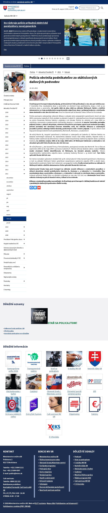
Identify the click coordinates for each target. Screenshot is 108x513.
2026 (6, 112)
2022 (6, 129)
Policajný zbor (8, 100)
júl (7, 198)
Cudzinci (78, 472)
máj (8, 206)
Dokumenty (7, 273)
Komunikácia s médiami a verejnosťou (12, 268)
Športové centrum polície (50, 490)
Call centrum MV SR (82, 481)
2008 (6, 235)
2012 (6, 170)
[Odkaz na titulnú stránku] (14, 8)
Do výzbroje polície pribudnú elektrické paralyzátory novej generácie (26, 24)
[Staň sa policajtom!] (39, 316)
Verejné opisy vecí (10, 262)
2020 (6, 137)
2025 (6, 116)
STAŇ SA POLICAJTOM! (11, 104)
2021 (6, 133)
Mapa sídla (51, 503)
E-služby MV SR (80, 463)
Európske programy (48, 466)
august (9, 194)
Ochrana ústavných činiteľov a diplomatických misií (13, 249)
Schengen (43, 484)
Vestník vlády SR (81, 466)
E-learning (7, 290)
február (9, 219)
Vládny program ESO (83, 478)
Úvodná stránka (9, 96)
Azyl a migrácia (46, 472)
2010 (6, 227)
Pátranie (6, 254)
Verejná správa (45, 475)
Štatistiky (7, 281)
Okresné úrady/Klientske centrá (52, 463)
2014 (6, 161)
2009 (6, 231)
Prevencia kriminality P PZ (12, 258)
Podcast (78, 456)
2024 (6, 120)
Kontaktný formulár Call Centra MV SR (17, 488)
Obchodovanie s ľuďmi (84, 469)
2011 (6, 174)
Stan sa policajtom (82, 460)
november (10, 182)
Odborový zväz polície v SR (14, 328)
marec (9, 215)
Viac (5, 49)
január (8, 223)
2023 (6, 125)
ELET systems (40, 503)
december (10, 178)
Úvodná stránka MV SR (13, 66)
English (71, 7)
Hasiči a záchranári (47, 478)
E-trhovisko (79, 484)
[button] (11, 15)
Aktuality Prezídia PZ (10, 108)
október (9, 186)
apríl (8, 210)
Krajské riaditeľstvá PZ (11, 244)
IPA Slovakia (9, 331)
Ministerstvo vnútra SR (49, 456)
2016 (6, 153)
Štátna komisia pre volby (50, 460)
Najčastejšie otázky (10, 277)
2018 (6, 145)
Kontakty (7, 285)
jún (7, 202)
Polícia (26, 66)
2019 (6, 141)
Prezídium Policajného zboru (13, 239)
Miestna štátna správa (84, 475)
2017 (6, 149)
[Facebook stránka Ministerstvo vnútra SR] (76, 8)
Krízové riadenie (46, 481)
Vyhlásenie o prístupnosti (66, 503)
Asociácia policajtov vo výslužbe (16, 333)
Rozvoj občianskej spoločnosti (52, 487)
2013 (6, 165)
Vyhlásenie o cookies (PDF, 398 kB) (16, 506)
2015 (6, 157)
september (10, 190)
